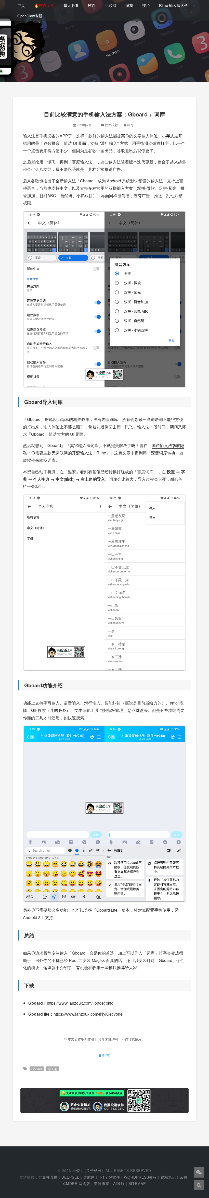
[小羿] (100, 1039)
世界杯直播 (48, 1177)
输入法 (52, 1069)
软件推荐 (111, 124)
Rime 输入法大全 (173, 5)
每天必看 (71, 5)
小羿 (166, 136)
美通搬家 (101, 1183)
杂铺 (183, 1177)
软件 (92, 5)
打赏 (105, 1055)
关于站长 (94, 1170)
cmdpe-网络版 (76, 1183)
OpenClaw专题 (30, 15)
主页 (21, 5)
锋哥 (130, 124)
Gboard (36, 1069)
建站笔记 (168, 1177)
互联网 (110, 5)
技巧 (146, 5)
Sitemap (137, 1183)
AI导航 (119, 1183)
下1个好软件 (109, 1177)
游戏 (129, 5)
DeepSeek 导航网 (78, 1177)
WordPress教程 (140, 1177)
